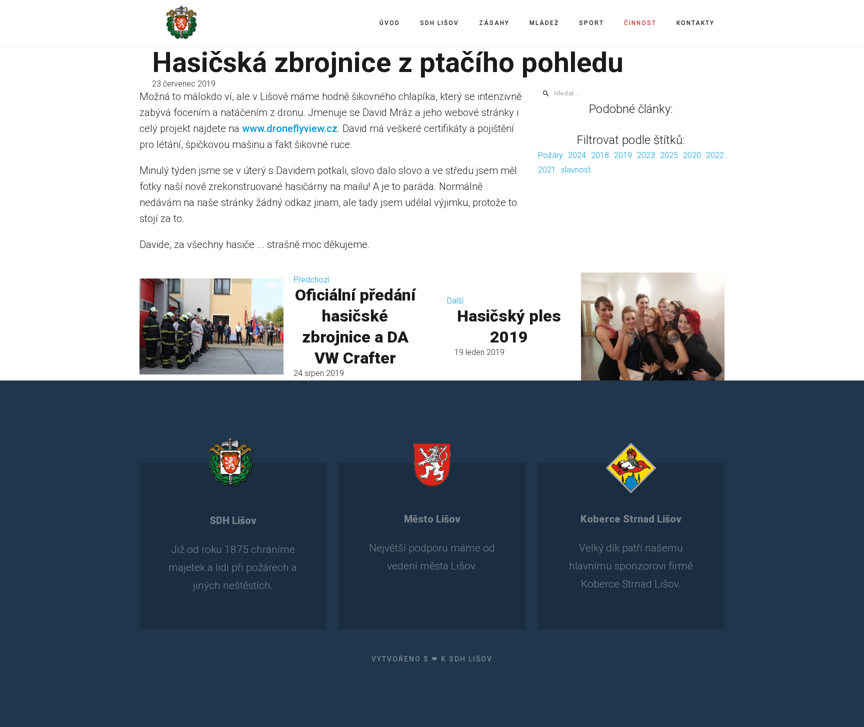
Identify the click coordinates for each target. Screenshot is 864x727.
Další (455, 301)
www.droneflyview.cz (290, 128)
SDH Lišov (439, 23)
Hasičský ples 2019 (509, 326)
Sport (591, 23)
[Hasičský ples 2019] (652, 326)
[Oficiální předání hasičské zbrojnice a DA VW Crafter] (212, 326)
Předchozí (311, 279)
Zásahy (494, 23)
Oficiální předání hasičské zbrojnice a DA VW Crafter (355, 327)
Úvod (390, 23)
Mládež (544, 23)
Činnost (640, 23)
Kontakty (695, 23)
